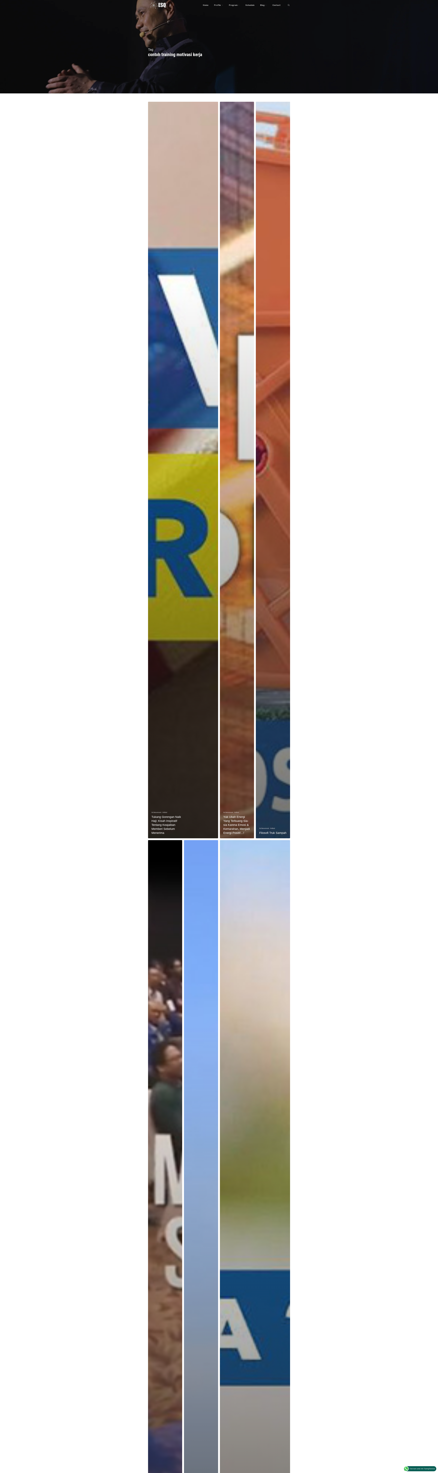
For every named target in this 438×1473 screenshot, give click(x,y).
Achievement (156, 812)
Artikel (164, 812)
